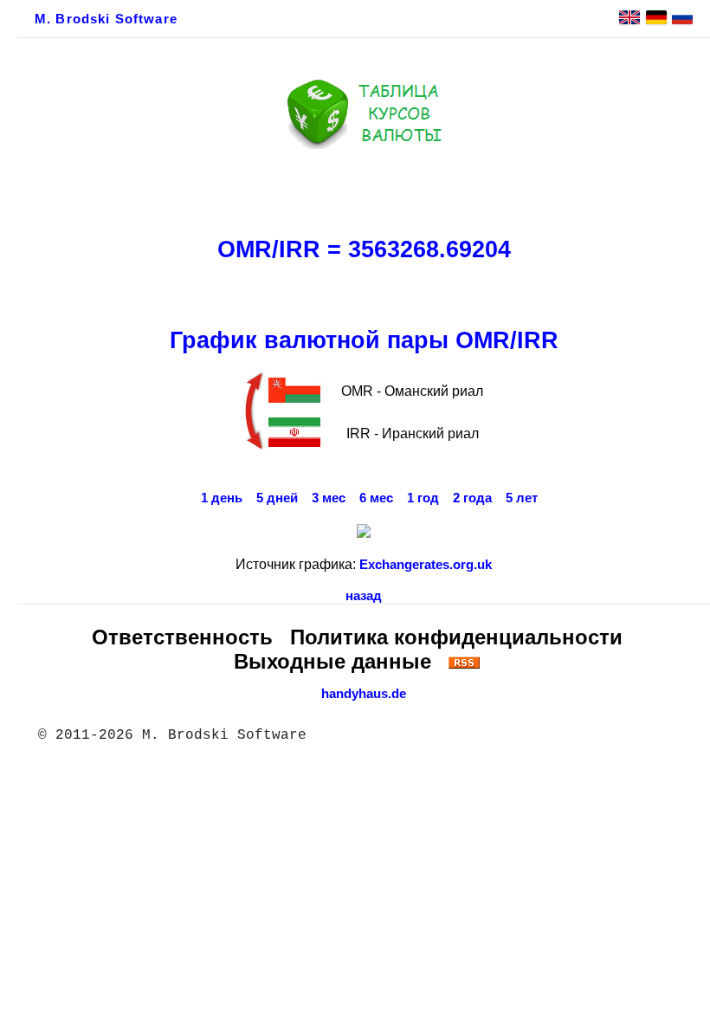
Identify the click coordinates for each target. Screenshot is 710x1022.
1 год (423, 498)
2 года (472, 498)
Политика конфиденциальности (456, 637)
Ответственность (182, 637)
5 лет (522, 498)
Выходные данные (332, 661)
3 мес (328, 498)
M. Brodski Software (106, 19)
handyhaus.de (363, 694)
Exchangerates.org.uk (425, 565)
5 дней (277, 498)
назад (363, 596)
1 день (221, 498)
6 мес (376, 498)
